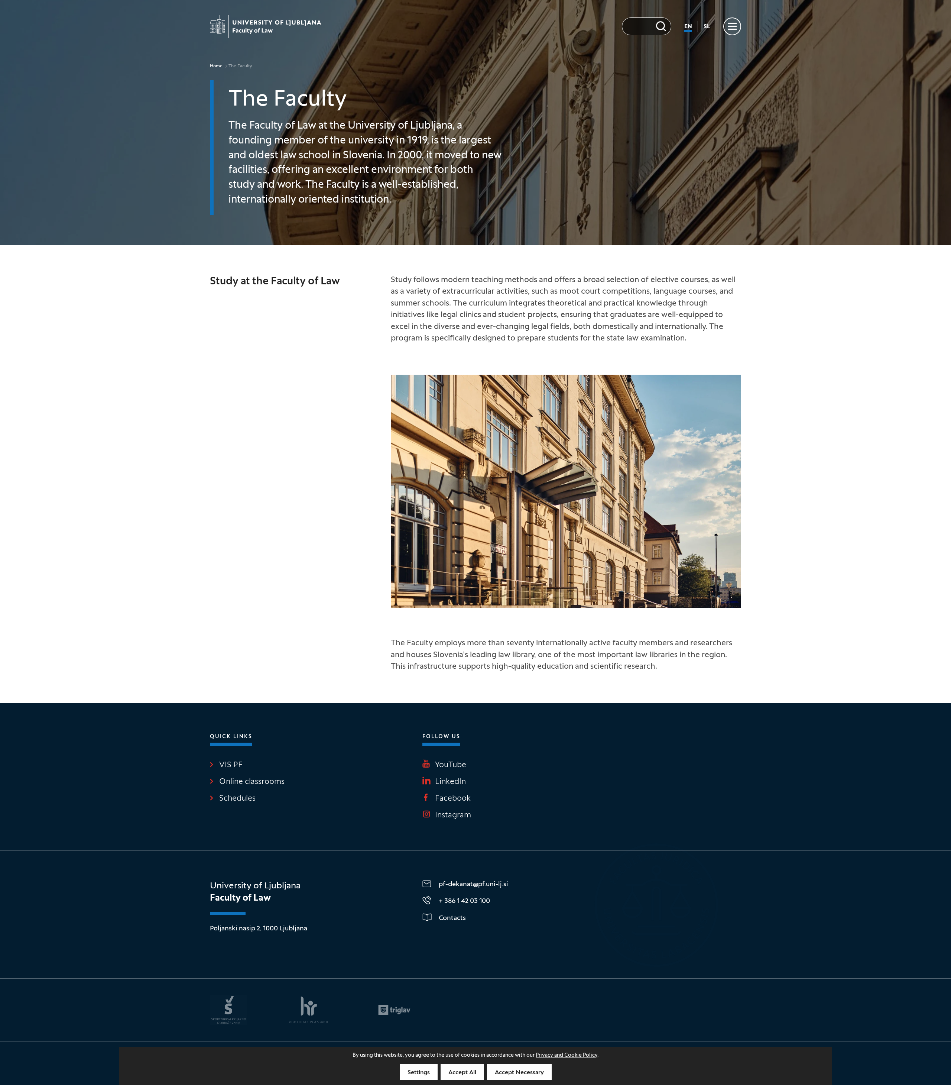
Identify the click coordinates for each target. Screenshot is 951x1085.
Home (216, 66)
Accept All (462, 1073)
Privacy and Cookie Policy (566, 1055)
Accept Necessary (519, 1073)
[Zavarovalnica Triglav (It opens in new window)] (394, 1010)
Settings (419, 1073)
